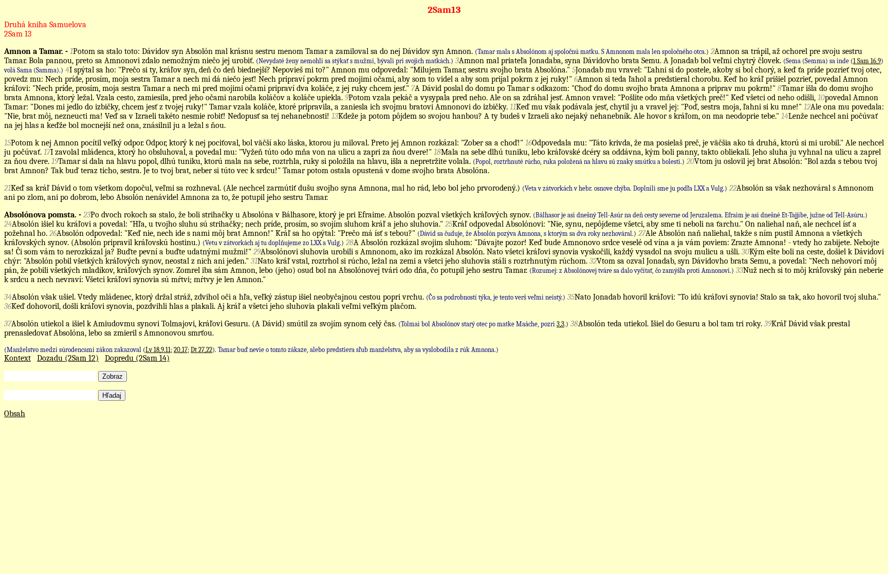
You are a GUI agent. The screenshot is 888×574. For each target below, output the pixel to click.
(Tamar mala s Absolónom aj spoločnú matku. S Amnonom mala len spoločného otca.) (592, 51)
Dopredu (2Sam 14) (137, 358)
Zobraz (112, 376)
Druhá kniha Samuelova (45, 24)
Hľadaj (111, 395)
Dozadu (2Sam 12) (68, 358)
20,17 (181, 350)
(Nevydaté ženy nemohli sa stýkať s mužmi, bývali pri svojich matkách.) (354, 61)
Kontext (17, 358)
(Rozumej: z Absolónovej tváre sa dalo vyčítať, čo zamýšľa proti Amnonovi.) (631, 270)
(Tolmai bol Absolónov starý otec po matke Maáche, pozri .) (483, 324)
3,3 (560, 324)
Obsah (14, 413)
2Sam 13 (17, 34)
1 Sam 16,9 (867, 61)
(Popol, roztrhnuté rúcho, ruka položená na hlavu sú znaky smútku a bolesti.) (578, 161)
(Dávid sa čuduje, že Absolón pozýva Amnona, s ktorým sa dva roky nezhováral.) (526, 233)
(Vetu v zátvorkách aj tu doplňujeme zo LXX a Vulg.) (273, 243)
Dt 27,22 (201, 350)
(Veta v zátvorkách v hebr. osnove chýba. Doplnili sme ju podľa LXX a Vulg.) (624, 188)
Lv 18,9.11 (158, 350)
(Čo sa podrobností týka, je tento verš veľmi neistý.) (495, 297)
